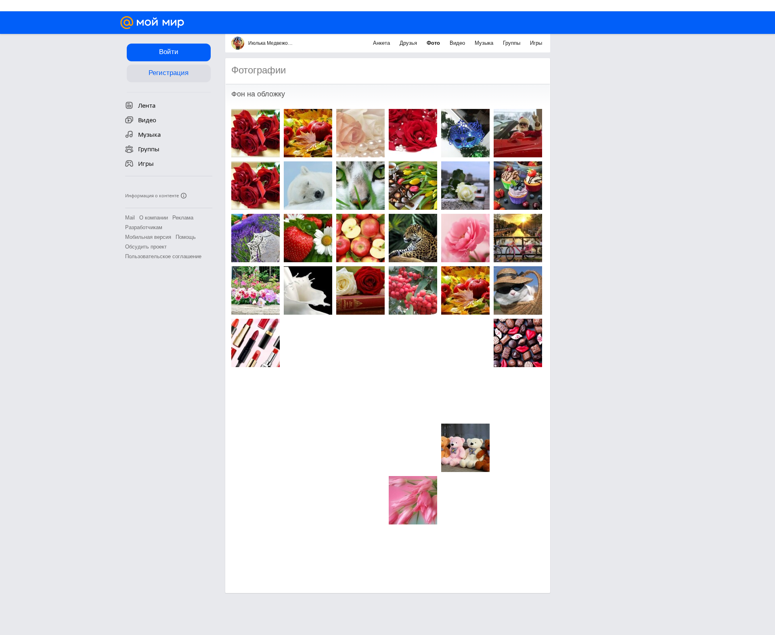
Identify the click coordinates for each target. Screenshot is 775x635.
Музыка (485, 43)
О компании (153, 218)
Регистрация (169, 73)
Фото (434, 43)
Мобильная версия (148, 237)
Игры (536, 43)
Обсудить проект (146, 247)
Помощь (186, 237)
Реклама (182, 218)
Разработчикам (143, 227)
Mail (130, 218)
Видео (458, 43)
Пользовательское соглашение (163, 256)
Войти (168, 52)
